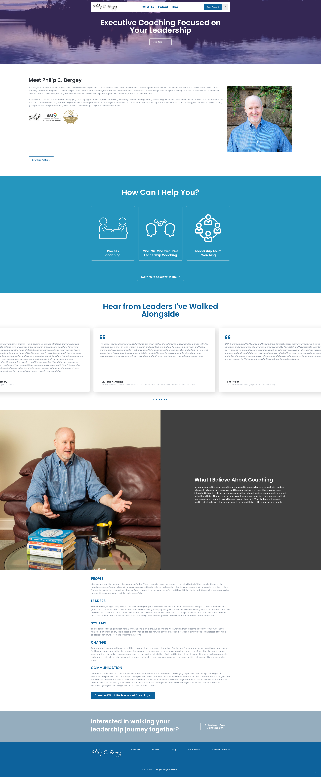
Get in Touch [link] (212, 7)
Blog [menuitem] (174, 749)
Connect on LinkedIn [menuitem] (221, 749)
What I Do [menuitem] (135, 749)
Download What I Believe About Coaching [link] (121, 695)
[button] (316, 772)
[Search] (225, 7)
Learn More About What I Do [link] (159, 277)
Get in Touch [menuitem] (194, 749)
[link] (105, 6)
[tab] (154, 399)
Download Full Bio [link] (40, 160)
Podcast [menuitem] (155, 749)
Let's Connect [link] (159, 42)
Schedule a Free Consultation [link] (215, 726)
